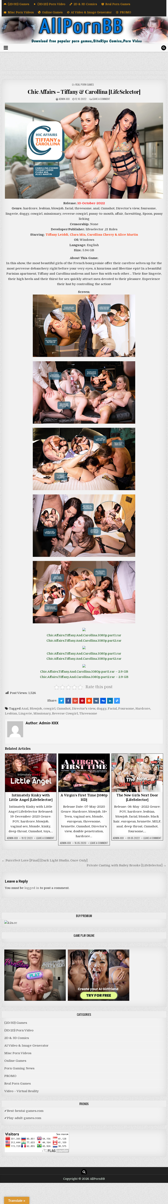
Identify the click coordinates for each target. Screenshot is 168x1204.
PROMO (125, 12)
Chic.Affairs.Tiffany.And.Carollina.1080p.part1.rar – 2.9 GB (84, 671)
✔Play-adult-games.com (22, 1118)
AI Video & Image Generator (91, 12)
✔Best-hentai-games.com (23, 1111)
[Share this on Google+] (75, 701)
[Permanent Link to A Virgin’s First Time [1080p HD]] (84, 773)
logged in (31, 888)
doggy (101, 708)
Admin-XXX (64, 99)
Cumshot (63, 708)
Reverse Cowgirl (65, 713)
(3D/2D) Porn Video (51, 4)
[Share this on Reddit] (89, 701)
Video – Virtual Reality (21, 1091)
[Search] (163, 47)
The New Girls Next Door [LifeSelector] (137, 798)
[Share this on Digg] (103, 701)
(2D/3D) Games (18, 4)
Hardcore (142, 708)
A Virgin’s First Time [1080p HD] (83, 798)
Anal (24, 708)
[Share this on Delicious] (117, 701)
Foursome (126, 708)
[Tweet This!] (61, 701)
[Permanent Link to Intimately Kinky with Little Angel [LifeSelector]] (30, 773)
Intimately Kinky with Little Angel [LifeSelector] (31, 798)
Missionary (42, 713)
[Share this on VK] (96, 701)
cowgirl (49, 708)
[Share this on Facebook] (68, 701)
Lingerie (25, 713)
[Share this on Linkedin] (110, 701)
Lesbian (11, 713)
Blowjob (36, 708)
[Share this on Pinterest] (82, 701)
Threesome (88, 713)
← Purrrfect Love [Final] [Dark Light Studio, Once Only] (44, 860)
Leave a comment (101, 99)
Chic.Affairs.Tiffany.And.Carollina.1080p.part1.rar (84, 635)
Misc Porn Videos (21, 12)
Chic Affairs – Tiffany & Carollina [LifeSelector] (84, 91)
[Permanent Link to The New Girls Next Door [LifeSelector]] (137, 773)
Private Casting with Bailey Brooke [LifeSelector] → (126, 865)
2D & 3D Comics (85, 4)
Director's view (83, 708)
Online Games (52, 12)
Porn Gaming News (19, 1068)
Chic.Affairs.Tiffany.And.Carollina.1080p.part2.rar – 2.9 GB (84, 677)
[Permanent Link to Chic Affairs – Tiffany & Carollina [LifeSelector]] (84, 151)
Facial (112, 708)
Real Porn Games (117, 4)
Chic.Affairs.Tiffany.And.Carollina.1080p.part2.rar (84, 640)
